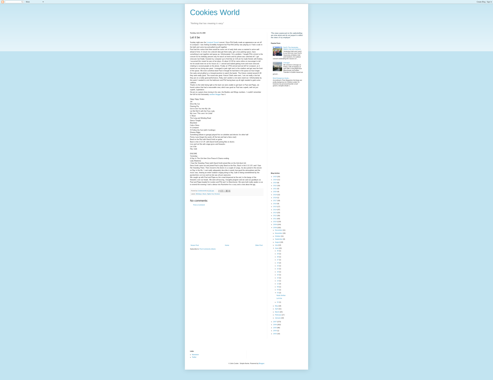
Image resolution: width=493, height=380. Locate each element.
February (278, 315)
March (277, 312)
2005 (275, 328)
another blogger (215, 94)
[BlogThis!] (222, 191)
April (277, 309)
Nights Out (210, 194)
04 (278, 290)
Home (227, 245)
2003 (275, 334)
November (279, 233)
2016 (275, 204)
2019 (275, 195)
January (278, 318)
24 (278, 263)
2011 (275, 219)
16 (278, 275)
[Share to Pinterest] (229, 191)
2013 (275, 213)
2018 (275, 198)
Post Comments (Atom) (208, 249)
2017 (275, 200)
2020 (275, 191)
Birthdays (199, 194)
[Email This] (219, 191)
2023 (275, 183)
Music (204, 194)
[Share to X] (224, 191)
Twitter (194, 357)
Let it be (279, 298)
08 (278, 287)
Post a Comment (199, 205)
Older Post (259, 245)
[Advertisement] (226, 225)
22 (278, 269)
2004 (275, 331)
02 (278, 302)
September (279, 239)
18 (278, 272)
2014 (275, 210)
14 (278, 281)
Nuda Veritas (281, 295)
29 (278, 254)
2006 (275, 325)
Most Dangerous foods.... (281, 78)
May (276, 306)
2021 (275, 189)
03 (278, 293)
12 (278, 284)
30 (278, 251)
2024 (275, 180)
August (277, 242)
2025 (275, 177)
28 (278, 257)
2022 (275, 185)
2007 (275, 322)
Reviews (217, 194)
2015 (275, 206)
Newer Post (195, 245)
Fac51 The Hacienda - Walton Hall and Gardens (292, 48)
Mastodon (195, 355)
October (278, 236)
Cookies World (215, 12)
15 (278, 278)
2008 (275, 228)
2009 (275, 224)
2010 (275, 221)
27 (278, 260)
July (276, 245)
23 (278, 266)
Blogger (261, 363)
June (277, 248)
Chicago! (286, 63)
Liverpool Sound (213, 42)
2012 (275, 215)
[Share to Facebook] (227, 191)
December (279, 230)
